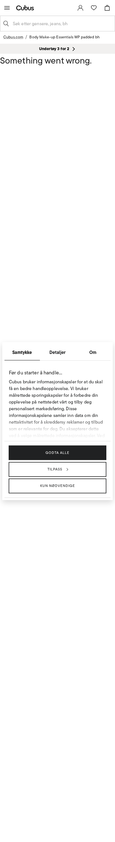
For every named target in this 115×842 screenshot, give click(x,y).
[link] (80, 7)
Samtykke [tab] (22, 352)
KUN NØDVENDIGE (57, 485)
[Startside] (26, 7)
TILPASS (54, 469)
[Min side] (80, 7)
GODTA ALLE (57, 452)
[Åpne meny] (7, 7)
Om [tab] (92, 352)
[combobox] (61, 23)
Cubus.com (13, 37)
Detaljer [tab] (57, 352)
